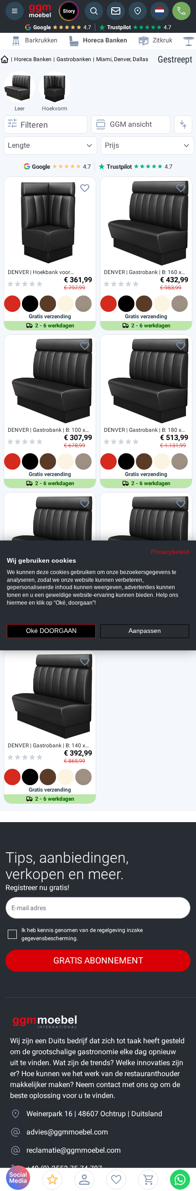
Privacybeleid (170, 552)
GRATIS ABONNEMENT (98, 960)
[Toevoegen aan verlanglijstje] (85, 188)
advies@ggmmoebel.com (67, 1132)
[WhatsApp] (180, 1180)
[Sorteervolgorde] (183, 124)
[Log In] (84, 1179)
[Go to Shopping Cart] (148, 1179)
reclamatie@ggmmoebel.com (73, 1150)
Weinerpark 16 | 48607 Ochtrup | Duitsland (94, 1113)
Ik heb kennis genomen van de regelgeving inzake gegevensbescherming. (82, 934)
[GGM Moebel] (40, 11)
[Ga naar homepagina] (4, 59)
